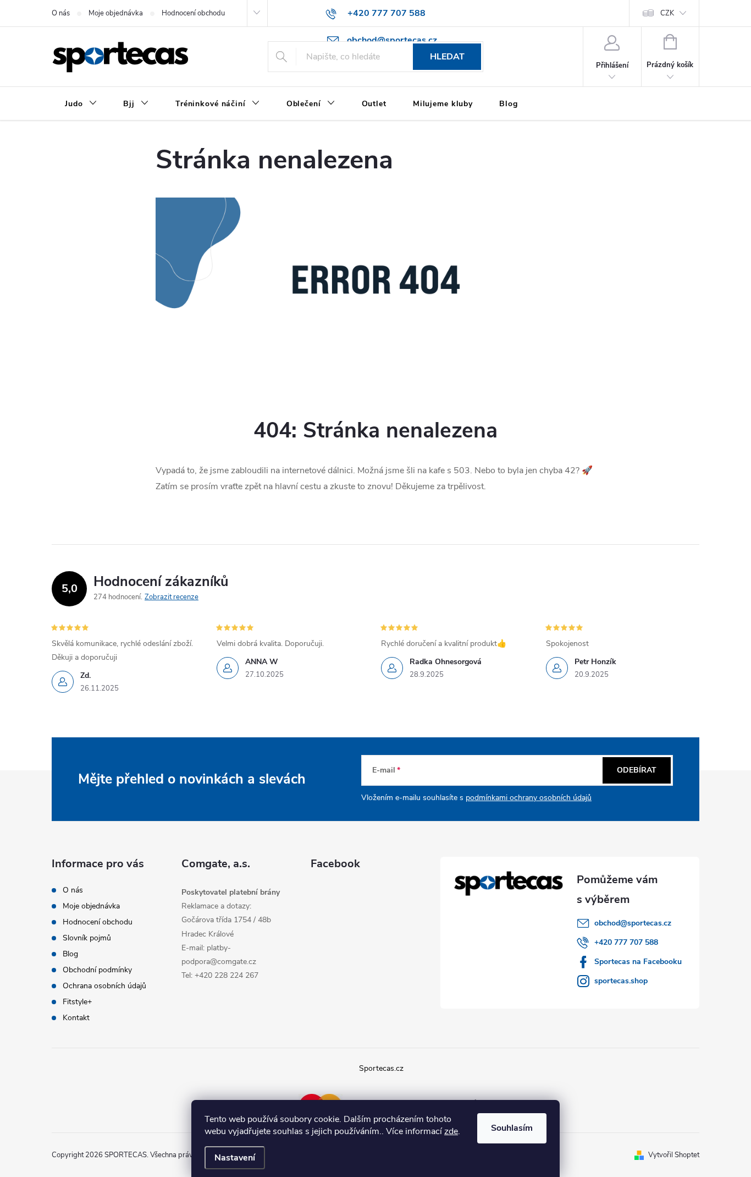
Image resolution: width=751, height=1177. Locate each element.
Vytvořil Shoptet (673, 1155)
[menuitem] (81, 104)
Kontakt (76, 1017)
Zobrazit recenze (171, 597)
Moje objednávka (116, 13)
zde (451, 1131)
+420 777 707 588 (626, 942)
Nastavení (234, 1158)
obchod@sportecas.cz (632, 923)
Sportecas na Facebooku (638, 961)
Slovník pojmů (87, 938)
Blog (70, 954)
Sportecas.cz (381, 1068)
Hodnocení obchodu (193, 13)
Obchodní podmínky (97, 970)
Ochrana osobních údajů (104, 986)
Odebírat (636, 770)
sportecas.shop (621, 981)
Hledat (447, 57)
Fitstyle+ (77, 1002)
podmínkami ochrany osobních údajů (529, 797)
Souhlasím (512, 1128)
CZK (667, 13)
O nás (61, 13)
